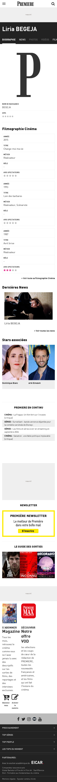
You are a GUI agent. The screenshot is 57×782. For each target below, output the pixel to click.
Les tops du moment (12, 749)
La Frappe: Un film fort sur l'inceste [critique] (25, 416)
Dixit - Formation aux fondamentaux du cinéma (20, 773)
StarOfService (38, 770)
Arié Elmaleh (34, 383)
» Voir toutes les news (44, 330)
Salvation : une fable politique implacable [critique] (27, 437)
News (22, 39)
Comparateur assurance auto (13, 768)
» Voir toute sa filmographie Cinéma (38, 278)
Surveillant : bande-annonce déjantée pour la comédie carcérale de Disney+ (27, 423)
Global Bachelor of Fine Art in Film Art (17, 770)
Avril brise (9, 243)
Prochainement (10, 728)
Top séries (7, 735)
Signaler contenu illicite (26, 779)
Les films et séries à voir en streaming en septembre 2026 (26, 430)
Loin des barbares (13, 196)
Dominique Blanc (10, 383)
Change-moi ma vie (13, 148)
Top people (8, 742)
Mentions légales (8, 779)
